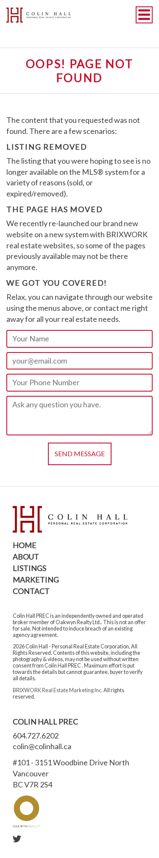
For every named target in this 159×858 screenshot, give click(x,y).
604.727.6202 (36, 735)
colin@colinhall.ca (42, 746)
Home (24, 545)
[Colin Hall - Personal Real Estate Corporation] (38, 14)
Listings (29, 568)
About (26, 556)
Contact (31, 591)
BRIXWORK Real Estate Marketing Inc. (58, 690)
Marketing (36, 579)
